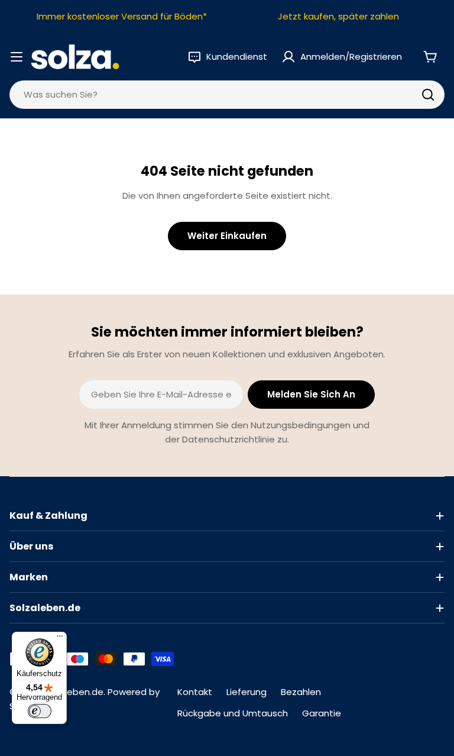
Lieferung (246, 692)
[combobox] (227, 94)
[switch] (39, 711)
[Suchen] (428, 95)
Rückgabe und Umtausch (232, 713)
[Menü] (60, 639)
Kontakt (194, 692)
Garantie (321, 713)
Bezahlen (301, 692)
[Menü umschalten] (16, 57)
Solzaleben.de (72, 692)
